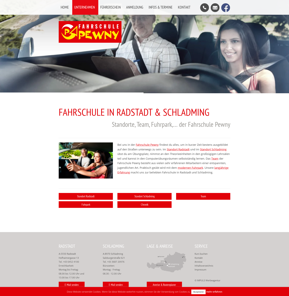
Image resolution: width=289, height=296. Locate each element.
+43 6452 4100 (71, 261)
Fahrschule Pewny (147, 144)
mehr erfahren (214, 291)
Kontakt (199, 257)
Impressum (200, 269)
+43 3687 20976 (115, 261)
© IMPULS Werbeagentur (207, 280)
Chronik (144, 204)
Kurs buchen (201, 253)
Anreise (198, 261)
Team (214, 158)
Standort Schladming (213, 149)
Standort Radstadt (178, 149)
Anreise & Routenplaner (164, 285)
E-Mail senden (72, 285)
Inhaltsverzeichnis (204, 265)
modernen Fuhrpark (190, 168)
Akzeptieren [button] (198, 291)
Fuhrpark (86, 204)
